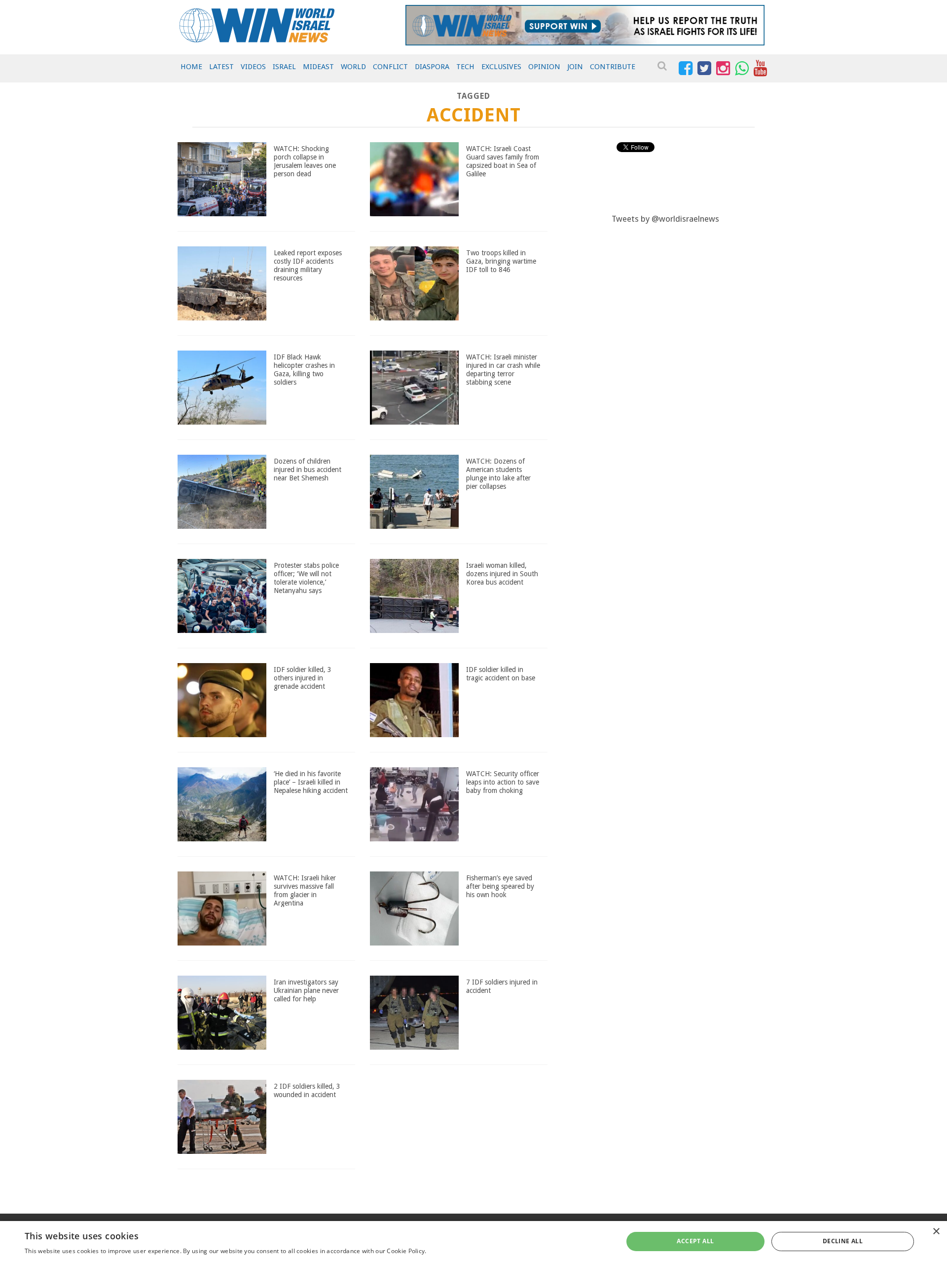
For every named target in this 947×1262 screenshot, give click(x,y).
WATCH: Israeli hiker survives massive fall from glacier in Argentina (305, 890)
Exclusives (501, 66)
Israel (284, 66)
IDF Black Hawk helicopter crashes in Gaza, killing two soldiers (304, 369)
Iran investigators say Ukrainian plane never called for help (306, 990)
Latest (221, 66)
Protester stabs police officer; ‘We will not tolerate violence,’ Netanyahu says (306, 577)
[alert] (473, 1241)
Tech (465, 66)
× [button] (936, 1231)
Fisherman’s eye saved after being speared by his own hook (500, 886)
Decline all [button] (843, 1241)
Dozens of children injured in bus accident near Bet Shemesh (307, 469)
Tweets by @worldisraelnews (665, 219)
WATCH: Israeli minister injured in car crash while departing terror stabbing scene (503, 369)
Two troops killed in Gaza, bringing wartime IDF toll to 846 (501, 261)
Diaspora (432, 66)
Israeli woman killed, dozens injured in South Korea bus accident (502, 573)
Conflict (390, 66)
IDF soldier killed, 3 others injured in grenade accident (302, 678)
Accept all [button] (695, 1241)
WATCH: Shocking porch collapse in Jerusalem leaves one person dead (305, 161)
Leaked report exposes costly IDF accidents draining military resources (308, 265)
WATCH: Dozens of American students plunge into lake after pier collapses (498, 473)
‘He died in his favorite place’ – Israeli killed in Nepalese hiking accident (311, 782)
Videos (253, 66)
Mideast (318, 66)
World (353, 66)
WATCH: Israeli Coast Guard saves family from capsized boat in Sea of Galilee (502, 161)
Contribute (612, 66)
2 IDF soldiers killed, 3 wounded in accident (307, 1090)
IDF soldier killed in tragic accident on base (500, 674)
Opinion (544, 66)
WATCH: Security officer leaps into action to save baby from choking (502, 782)
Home (191, 66)
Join (575, 66)
